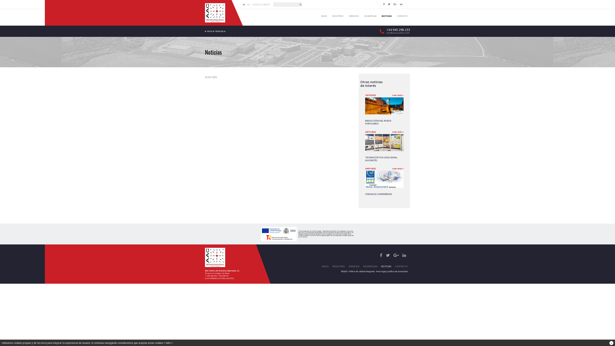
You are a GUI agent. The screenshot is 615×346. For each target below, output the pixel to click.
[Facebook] (384, 4)
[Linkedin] (401, 4)
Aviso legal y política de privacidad (392, 271)
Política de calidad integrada (362, 271)
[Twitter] (389, 4)
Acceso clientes (261, 4)
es (244, 4)
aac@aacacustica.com (398, 32)
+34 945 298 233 (398, 29)
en (248, 4)
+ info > (168, 342)
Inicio (210, 31)
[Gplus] (395, 4)
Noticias (219, 31)
